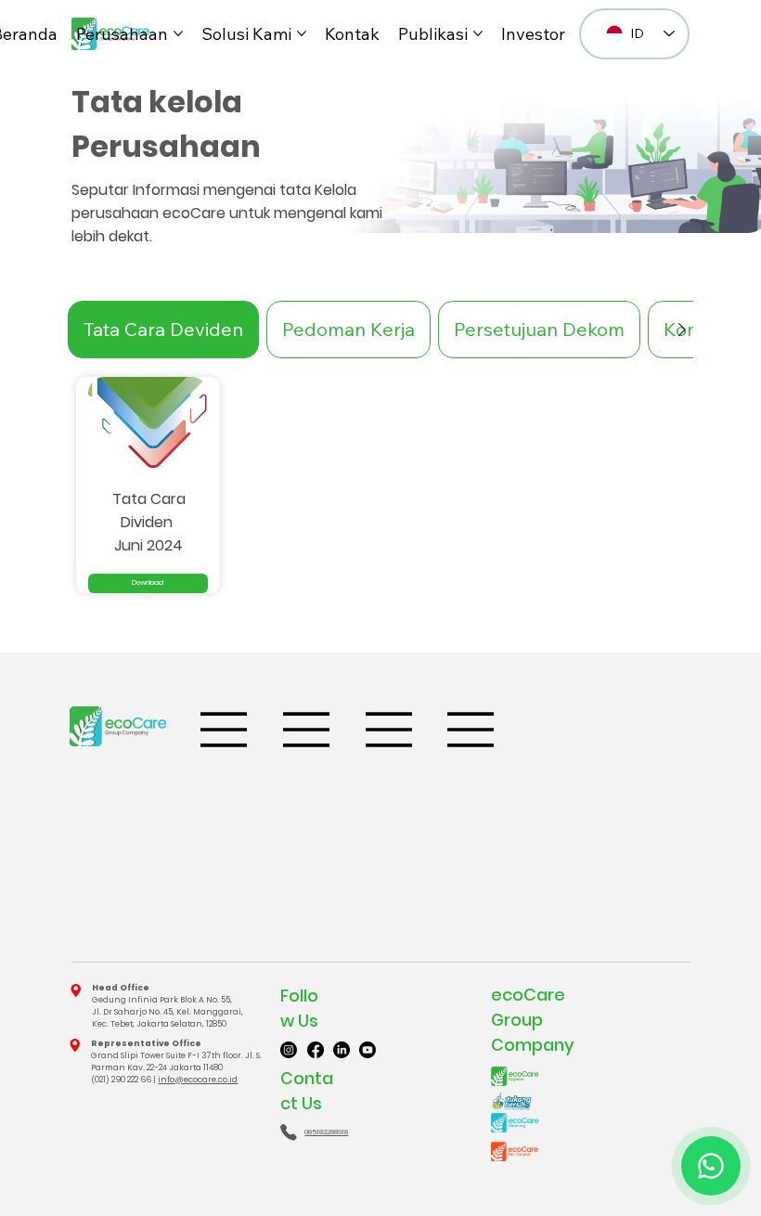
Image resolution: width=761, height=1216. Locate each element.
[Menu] (224, 729)
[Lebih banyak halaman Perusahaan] (178, 33)
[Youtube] (367, 1049)
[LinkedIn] (341, 1049)
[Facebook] (315, 1049)
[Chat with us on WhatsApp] (711, 1166)
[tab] (163, 329)
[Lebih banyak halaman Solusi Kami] (301, 33)
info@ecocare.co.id (198, 1079)
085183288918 (326, 1132)
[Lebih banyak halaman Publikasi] (478, 33)
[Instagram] (288, 1049)
